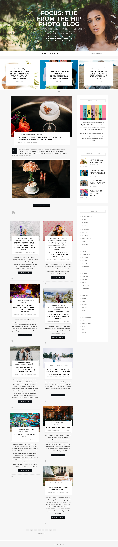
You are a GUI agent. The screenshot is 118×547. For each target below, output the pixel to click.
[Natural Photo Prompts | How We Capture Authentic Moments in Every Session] (58, 358)
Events (65, 240)
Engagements (58, 240)
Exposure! (54, 423)
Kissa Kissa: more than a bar (58, 427)
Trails (84, 320)
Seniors (63, 247)
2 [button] (58, 91)
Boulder (84, 219)
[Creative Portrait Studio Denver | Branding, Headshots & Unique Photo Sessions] (25, 231)
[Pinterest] (62, 38)
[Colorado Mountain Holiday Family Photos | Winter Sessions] (25, 356)
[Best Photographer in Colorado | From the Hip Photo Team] (58, 231)
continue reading (41, 205)
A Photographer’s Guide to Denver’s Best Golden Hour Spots (97, 182)
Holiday (58, 307)
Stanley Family (86, 317)
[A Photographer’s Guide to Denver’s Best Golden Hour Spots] (84, 183)
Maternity (51, 246)
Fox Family (57, 425)
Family (50, 242)
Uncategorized (86, 323)
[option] (19, 74)
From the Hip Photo (32, 142)
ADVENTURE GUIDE (96, 67)
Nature (101, 69)
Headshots (18, 240)
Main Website (54, 53)
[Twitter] (55, 38)
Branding (30, 238)
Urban (84, 326)
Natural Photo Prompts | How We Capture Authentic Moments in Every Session (58, 372)
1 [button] (56, 91)
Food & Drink (31, 134)
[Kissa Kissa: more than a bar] (58, 416)
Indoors (24, 240)
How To (66, 365)
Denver (16, 69)
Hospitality (40, 134)
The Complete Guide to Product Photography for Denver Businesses (97, 172)
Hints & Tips (22, 69)
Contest (84, 226)
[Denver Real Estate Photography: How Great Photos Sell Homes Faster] (84, 161)
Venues (84, 330)
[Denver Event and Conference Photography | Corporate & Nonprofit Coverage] (25, 293)
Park (83, 301)
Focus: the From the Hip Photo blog (59, 18)
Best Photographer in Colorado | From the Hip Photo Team (58, 254)
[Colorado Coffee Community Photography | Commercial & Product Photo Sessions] (41, 116)
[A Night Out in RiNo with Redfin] (25, 422)
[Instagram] (69, 38)
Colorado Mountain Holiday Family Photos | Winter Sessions (25, 370)
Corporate (24, 134)
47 (50, 530)
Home (44, 53)
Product (67, 67)
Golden (84, 263)
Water (84, 333)
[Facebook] (48, 38)
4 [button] (61, 91)
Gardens (84, 260)
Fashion (55, 242)
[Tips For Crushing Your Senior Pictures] (58, 476)
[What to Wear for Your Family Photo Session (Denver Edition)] (84, 192)
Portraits (30, 240)
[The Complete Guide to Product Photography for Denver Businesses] (84, 173)
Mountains (57, 309)
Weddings (57, 249)
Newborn (57, 246)
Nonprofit (85, 298)
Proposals (57, 247)
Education (85, 235)
